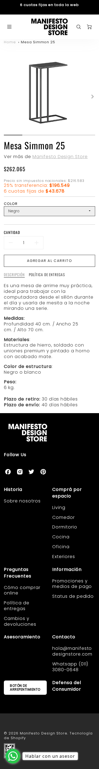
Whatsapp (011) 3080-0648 (70, 667)
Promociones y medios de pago (72, 584)
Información (67, 569)
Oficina (61, 547)
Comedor (63, 517)
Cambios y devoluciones (20, 621)
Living (58, 507)
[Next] (92, 96)
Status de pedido (73, 596)
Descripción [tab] (14, 274)
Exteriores (63, 556)
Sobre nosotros (22, 501)
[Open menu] (9, 26)
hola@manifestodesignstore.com (72, 651)
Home (10, 42)
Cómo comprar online (22, 590)
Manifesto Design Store (60, 156)
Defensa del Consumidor (66, 685)
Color (11, 203)
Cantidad (12, 232)
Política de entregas (16, 606)
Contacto (63, 637)
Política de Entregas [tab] (47, 274)
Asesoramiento (22, 637)
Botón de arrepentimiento (25, 687)
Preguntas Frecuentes (17, 572)
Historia (13, 489)
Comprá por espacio (67, 492)
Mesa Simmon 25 (38, 42)
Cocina (61, 537)
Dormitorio (64, 527)
